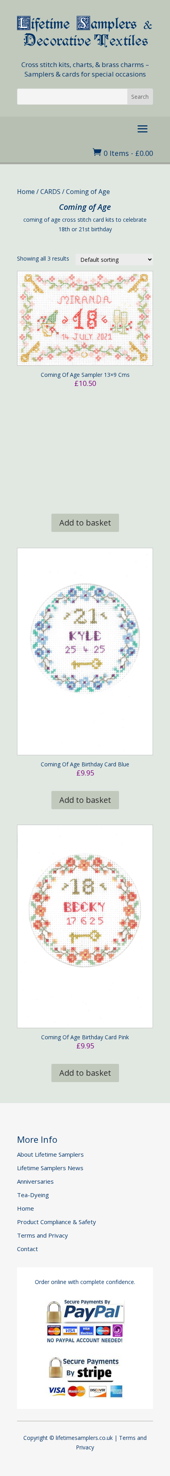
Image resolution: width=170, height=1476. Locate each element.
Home (26, 191)
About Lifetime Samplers (50, 1154)
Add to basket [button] (85, 522)
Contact (27, 1249)
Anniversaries (35, 1181)
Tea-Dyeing (33, 1195)
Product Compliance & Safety (56, 1222)
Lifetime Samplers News (50, 1168)
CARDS (50, 191)
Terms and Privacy (42, 1235)
